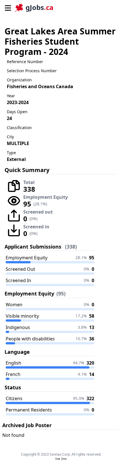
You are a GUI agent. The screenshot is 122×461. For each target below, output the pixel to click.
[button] (7, 7)
